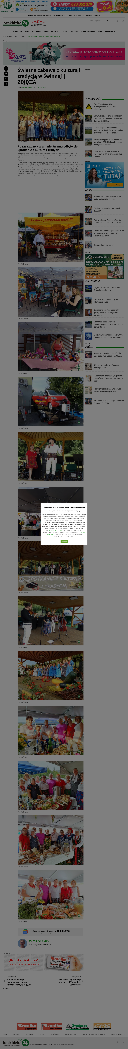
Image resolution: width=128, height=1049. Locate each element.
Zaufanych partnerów (55, 530)
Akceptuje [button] (64, 541)
